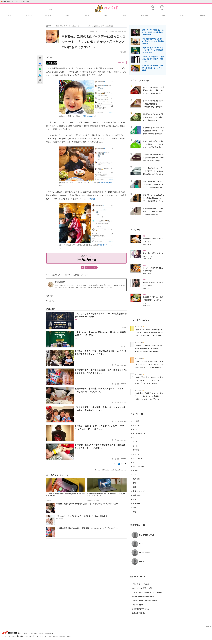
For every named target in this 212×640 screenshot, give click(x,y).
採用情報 (62, 636)
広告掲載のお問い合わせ (139, 609)
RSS (50, 636)
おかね (135, 429)
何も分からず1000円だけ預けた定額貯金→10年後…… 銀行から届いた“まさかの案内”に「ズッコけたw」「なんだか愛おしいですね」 (153, 134)
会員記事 (202, 16)
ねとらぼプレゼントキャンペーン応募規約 (146, 592)
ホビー (135, 462)
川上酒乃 (124, 52)
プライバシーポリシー (41, 636)
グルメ (87, 16)
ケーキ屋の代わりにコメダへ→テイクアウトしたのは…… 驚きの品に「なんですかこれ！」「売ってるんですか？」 (154, 174)
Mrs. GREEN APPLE (146, 535)
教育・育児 (144, 16)
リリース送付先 (136, 605)
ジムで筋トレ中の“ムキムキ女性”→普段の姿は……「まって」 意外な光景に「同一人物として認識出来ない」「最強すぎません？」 (153, 201)
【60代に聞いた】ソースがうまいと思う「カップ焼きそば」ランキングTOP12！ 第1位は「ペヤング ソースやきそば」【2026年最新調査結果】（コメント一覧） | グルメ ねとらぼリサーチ (150, 383)
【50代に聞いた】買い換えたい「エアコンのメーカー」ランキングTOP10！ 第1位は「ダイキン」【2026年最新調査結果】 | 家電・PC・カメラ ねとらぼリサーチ (149, 367)
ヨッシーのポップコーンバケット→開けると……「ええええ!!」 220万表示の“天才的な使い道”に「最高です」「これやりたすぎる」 (153, 147)
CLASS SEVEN (144, 553)
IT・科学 (136, 421)
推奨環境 (68, 636)
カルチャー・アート (140, 433)
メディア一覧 (6, 636)
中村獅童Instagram (87, 116)
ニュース (29, 16)
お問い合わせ (29, 636)
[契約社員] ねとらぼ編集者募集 (142, 596)
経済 (134, 508)
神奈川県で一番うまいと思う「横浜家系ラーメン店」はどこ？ (153, 300)
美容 (134, 512)
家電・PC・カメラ (139, 491)
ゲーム (135, 446)
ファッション (137, 458)
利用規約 (208, 627)
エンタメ (48, 16)
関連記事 (92, 199)
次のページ (90, 267)
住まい (125, 16)
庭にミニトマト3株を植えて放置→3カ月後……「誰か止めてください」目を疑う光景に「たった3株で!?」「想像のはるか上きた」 (153, 93)
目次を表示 (121, 63)
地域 (106, 16)
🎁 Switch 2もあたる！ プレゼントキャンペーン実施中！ (16, 1)
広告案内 (21, 636)
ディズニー (137, 450)
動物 (163, 16)
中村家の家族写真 (86, 259)
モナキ (141, 561)
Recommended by (113, 464)
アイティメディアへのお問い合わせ (143, 600)
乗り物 (135, 470)
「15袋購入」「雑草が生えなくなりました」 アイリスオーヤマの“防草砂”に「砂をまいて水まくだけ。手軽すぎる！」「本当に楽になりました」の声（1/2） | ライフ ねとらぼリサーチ (149, 399)
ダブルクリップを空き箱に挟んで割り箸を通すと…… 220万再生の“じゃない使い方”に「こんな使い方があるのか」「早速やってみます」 (153, 107)
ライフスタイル (138, 466)
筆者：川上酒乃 (60, 282)
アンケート (135, 229)
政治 (134, 499)
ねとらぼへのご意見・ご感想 (141, 588)
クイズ (67, 16)
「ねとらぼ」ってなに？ (139, 584)
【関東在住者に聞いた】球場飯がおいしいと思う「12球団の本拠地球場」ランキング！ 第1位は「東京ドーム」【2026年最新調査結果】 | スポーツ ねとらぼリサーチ (149, 336)
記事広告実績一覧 (137, 613)
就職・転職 (137, 495)
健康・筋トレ (137, 479)
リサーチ (183, 16)
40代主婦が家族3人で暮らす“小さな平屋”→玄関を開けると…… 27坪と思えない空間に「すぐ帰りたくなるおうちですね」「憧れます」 (153, 187)
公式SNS (14, 636)
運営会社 (55, 636)
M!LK (141, 544)
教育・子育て (137, 503)
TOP (9, 16)
